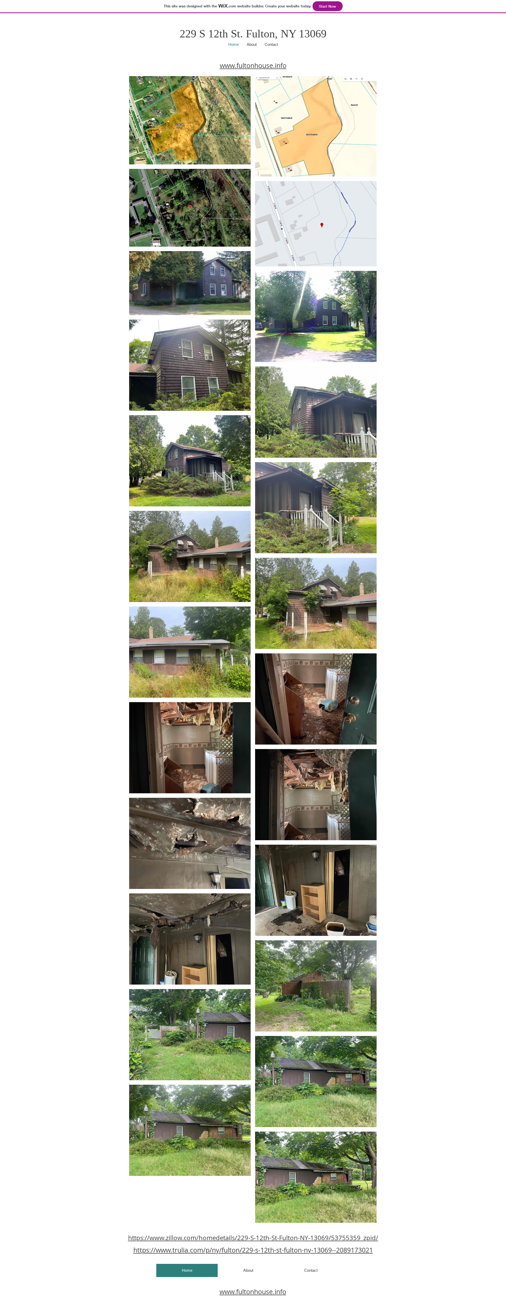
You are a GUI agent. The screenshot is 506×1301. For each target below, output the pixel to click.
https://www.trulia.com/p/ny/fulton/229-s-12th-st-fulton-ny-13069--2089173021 (253, 1250)
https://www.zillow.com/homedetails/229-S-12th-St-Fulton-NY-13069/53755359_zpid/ (253, 1238)
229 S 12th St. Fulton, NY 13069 (253, 34)
